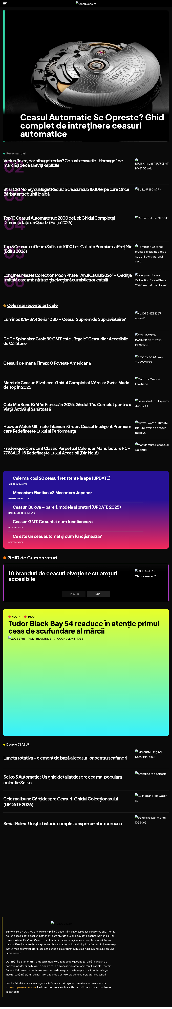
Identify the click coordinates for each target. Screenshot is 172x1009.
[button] (6, 3)
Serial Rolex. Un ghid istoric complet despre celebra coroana (62, 823)
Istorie (27, 498)
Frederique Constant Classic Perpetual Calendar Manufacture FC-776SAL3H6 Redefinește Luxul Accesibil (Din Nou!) (66, 451)
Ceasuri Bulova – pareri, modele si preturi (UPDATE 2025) (67, 507)
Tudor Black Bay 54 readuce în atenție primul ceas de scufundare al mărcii (83, 627)
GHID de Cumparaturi (32, 558)
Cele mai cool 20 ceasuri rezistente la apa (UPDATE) (61, 478)
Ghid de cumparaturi (17, 484)
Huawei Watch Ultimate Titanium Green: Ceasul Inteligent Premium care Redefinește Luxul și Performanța (67, 429)
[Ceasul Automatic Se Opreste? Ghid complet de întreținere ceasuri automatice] (87, 76)
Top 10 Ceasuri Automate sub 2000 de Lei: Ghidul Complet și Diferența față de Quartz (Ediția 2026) (59, 220)
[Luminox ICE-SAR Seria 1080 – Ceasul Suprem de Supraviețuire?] (152, 319)
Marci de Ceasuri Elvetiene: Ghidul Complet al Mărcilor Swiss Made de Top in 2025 (66, 385)
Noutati (17, 617)
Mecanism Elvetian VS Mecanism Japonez (52, 493)
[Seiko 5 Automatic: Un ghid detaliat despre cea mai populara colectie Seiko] (152, 779)
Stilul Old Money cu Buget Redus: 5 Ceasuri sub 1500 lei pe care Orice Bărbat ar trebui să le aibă (66, 191)
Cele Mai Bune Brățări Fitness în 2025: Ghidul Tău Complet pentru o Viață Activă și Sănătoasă (67, 407)
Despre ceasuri (15, 498)
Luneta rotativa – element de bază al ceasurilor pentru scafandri (65, 758)
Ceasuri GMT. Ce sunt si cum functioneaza (53, 522)
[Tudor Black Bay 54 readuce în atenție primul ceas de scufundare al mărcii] (86, 682)
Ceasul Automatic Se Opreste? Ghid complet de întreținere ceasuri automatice (92, 125)
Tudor (32, 617)
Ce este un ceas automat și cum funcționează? (57, 536)
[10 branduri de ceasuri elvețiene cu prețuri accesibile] (149, 577)
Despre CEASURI (18, 744)
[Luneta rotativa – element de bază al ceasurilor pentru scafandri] (152, 757)
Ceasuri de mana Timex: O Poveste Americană (47, 363)
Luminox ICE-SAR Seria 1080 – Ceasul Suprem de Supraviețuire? (64, 319)
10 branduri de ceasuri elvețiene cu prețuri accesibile (63, 576)
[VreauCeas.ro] (86, 3)
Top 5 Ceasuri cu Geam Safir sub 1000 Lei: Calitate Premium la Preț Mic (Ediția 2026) (67, 249)
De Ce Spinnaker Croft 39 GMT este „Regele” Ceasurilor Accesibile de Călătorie (65, 341)
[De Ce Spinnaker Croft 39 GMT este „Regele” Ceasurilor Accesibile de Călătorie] (152, 341)
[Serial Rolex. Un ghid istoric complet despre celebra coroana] (152, 823)
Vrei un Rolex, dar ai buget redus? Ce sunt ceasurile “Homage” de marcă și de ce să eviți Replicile (63, 163)
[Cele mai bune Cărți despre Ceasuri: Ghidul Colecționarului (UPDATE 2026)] (152, 801)
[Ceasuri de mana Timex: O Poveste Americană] (152, 363)
